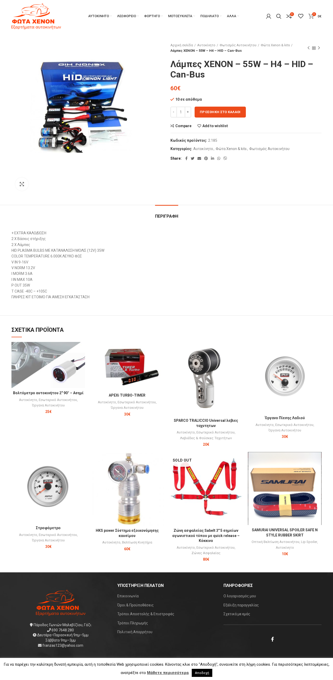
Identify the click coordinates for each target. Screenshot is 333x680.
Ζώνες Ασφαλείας (206, 553)
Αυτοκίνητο (206, 45)
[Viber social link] (225, 158)
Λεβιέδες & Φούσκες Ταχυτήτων (206, 438)
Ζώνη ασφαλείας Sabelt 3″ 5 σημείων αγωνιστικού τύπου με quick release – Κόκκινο (206, 535)
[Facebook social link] (186, 158)
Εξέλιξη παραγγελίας (241, 605)
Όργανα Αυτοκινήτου (48, 405)
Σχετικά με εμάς (236, 614)
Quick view (81, 362)
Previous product (308, 48)
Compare (183, 126)
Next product (319, 48)
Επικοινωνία (128, 596)
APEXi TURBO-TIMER (127, 395)
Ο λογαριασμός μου (239, 596)
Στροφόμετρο (48, 528)
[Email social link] (199, 158)
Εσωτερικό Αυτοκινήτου (58, 400)
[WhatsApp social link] (219, 158)
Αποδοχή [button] (202, 673)
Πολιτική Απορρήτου (134, 632)
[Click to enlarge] (21, 184)
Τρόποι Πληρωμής (132, 623)
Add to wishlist (215, 126)
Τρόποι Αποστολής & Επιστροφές (145, 614)
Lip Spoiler (309, 542)
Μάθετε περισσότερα (168, 672)
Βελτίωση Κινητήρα (137, 542)
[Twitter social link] (192, 158)
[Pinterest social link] (206, 158)
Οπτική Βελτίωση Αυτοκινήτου (275, 542)
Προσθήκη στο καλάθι (220, 112)
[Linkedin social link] (212, 158)
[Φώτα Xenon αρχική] (60, 602)
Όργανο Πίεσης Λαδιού (285, 418)
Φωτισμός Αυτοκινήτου (238, 45)
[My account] (269, 16)
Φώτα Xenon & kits (275, 45)
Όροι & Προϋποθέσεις (135, 605)
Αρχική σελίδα (181, 45)
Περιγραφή (166, 216)
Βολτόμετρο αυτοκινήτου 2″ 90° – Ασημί (48, 393)
